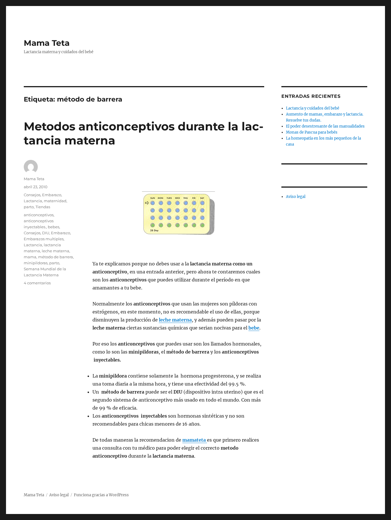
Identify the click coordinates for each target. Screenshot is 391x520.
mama (30, 257)
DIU (45, 233)
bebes (53, 227)
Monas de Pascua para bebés (311, 132)
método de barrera (55, 257)
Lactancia (33, 201)
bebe (253, 328)
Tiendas (42, 207)
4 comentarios (37, 283)
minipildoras (36, 263)
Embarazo (51, 194)
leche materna (175, 320)
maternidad (55, 201)
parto (29, 207)
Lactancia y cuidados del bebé (312, 108)
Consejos (32, 194)
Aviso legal (295, 196)
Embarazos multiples (44, 239)
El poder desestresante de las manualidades (325, 126)
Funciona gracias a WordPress (101, 495)
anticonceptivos (39, 215)
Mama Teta (47, 43)
